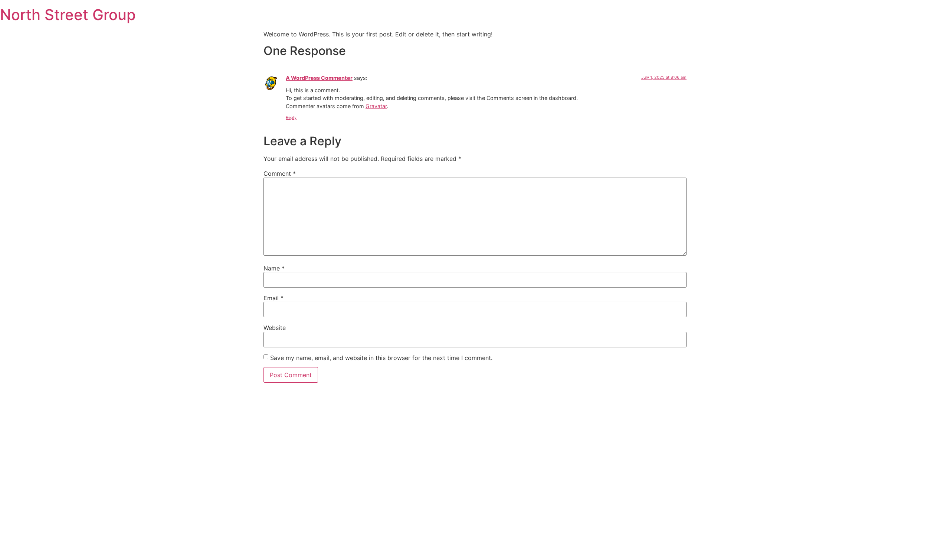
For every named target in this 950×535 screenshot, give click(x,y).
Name (274, 268)
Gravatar (376, 106)
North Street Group (68, 15)
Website (274, 328)
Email (273, 298)
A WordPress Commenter (319, 78)
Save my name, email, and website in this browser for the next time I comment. (381, 358)
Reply (291, 117)
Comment (279, 173)
